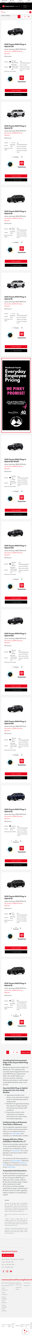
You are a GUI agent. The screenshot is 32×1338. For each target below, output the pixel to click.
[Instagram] (7, 1271)
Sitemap (18, 1325)
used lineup (11, 1167)
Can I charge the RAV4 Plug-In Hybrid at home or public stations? (14, 1178)
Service (13, 1279)
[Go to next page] (25, 16)
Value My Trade (18, 1288)
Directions (27, 1285)
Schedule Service (12, 1284)
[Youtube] (11, 1271)
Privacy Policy (9, 1325)
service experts (16, 1133)
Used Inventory (4, 1289)
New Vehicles (6, 1283)
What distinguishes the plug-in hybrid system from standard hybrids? (15, 1174)
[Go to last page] (29, 16)
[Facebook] (3, 1271)
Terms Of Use (13, 1325)
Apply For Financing (19, 1284)
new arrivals (16, 1150)
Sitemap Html (23, 1325)
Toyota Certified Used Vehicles (4, 1299)
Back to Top (26, 1052)
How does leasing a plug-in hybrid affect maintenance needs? (15, 1183)
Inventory (6, 1279)
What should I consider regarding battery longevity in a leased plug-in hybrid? (15, 1192)
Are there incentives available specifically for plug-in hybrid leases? (15, 1187)
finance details (16, 1160)
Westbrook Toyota (4, 1325)
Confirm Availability (16, 90)
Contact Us (9, 1255)
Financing (20, 1279)
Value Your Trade (17, 94)
